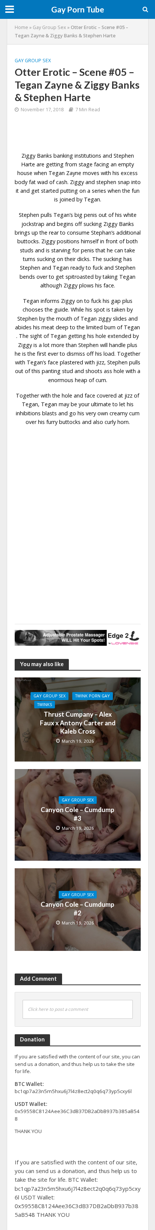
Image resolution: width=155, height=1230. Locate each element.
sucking (46, 259)
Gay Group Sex (49, 27)
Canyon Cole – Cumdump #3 (77, 814)
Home (21, 27)
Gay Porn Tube (77, 9)
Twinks (44, 704)
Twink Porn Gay (92, 696)
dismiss (76, 353)
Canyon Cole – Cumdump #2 (77, 908)
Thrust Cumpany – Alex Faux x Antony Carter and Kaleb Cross (77, 722)
